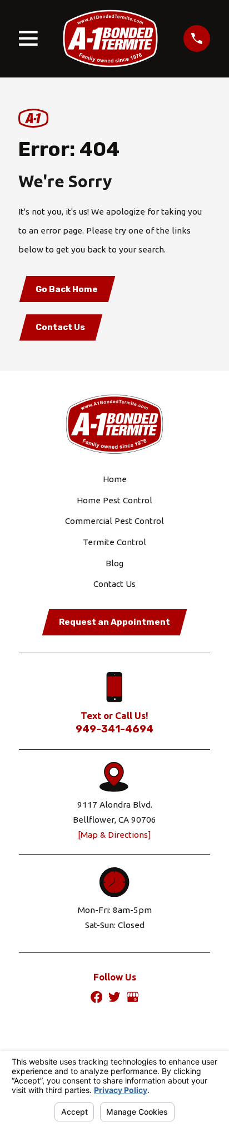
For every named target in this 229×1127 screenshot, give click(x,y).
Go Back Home (67, 289)
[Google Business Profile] (132, 997)
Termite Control (114, 542)
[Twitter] (114, 997)
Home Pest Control (114, 500)
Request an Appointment (114, 622)
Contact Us (60, 327)
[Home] (110, 38)
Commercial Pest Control (114, 521)
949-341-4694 (114, 729)
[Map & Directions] (114, 834)
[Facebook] (96, 997)
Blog (114, 563)
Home (115, 479)
